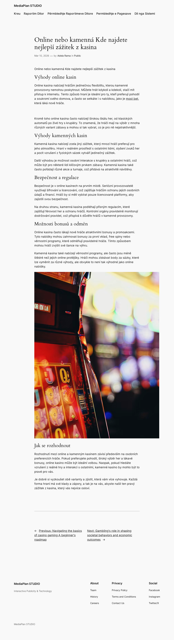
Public (77, 55)
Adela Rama (64, 55)
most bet (132, 98)
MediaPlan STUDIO (28, 5)
